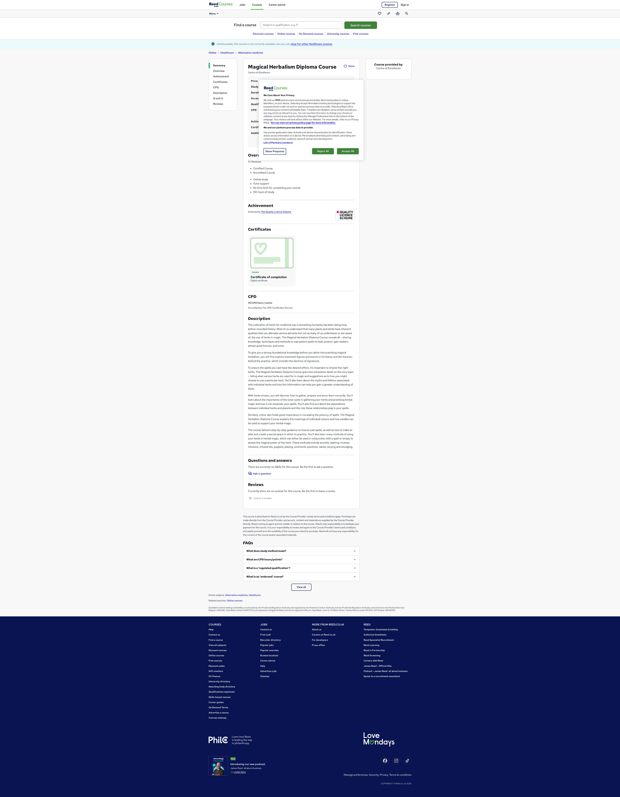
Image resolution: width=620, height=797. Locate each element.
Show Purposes (274, 151)
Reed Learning (371, 645)
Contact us (214, 634)
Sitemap (264, 676)
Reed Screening (372, 655)
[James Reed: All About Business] (218, 765)
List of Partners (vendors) (278, 142)
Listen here (240, 772)
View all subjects (217, 645)
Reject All (323, 151)
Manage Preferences (356, 775)
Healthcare (227, 52)
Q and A (218, 98)
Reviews (218, 104)
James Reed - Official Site (378, 665)
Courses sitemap (218, 717)
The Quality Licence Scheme (276, 211)
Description (220, 93)
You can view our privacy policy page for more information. (303, 122)
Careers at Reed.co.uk (324, 634)
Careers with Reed (373, 660)
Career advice (277, 4)
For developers (320, 640)
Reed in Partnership (374, 650)
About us (316, 629)
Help (211, 629)
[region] (311, 120)
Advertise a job (268, 671)
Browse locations (269, 655)
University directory (219, 681)
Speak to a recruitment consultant (382, 676)
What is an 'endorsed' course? (265, 576)
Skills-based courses (220, 697)
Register (390, 4)
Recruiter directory (270, 640)
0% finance (214, 676)
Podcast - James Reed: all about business (386, 671)
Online (212, 52)
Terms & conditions (400, 775)
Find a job (265, 634)
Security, (374, 775)
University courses (338, 34)
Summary (219, 65)
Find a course (245, 25)
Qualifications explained (222, 691)
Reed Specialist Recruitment (379, 640)
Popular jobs (267, 645)
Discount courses (263, 34)
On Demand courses (311, 34)
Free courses (360, 34)
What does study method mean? (266, 551)
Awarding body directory (222, 686)
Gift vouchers (216, 671)
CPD (216, 87)
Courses (257, 4)
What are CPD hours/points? (264, 559)
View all (301, 587)
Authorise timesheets (375, 634)
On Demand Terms (218, 707)
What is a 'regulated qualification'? (268, 568)
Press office (318, 645)
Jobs (242, 4)
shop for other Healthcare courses (311, 44)
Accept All (348, 151)
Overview (219, 71)
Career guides (216, 702)
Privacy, (384, 775)
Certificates (220, 82)
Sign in (405, 4)
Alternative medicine (250, 52)
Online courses (286, 34)
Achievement (221, 76)
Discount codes (217, 665)
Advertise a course (219, 712)
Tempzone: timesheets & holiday (381, 629)
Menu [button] (212, 13)
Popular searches (269, 650)
